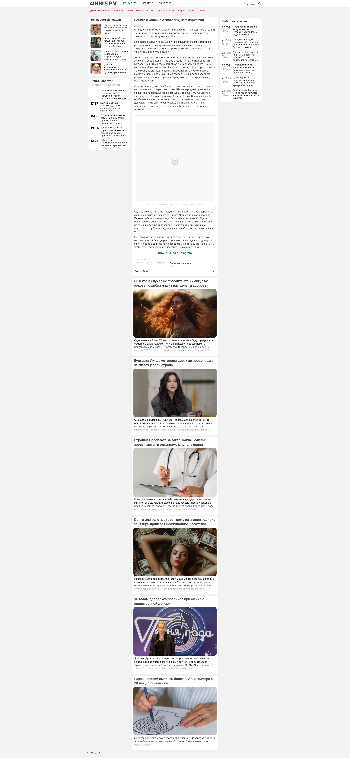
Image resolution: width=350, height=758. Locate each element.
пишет (175, 215)
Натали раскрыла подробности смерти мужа (160, 10)
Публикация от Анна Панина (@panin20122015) (164, 204)
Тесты (129, 10)
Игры (191, 10)
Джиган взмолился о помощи (106, 10)
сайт (137, 80)
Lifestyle (147, 3)
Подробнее (141, 271)
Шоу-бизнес (129, 3)
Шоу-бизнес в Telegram (175, 253)
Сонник (202, 10)
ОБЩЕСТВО (165, 3)
